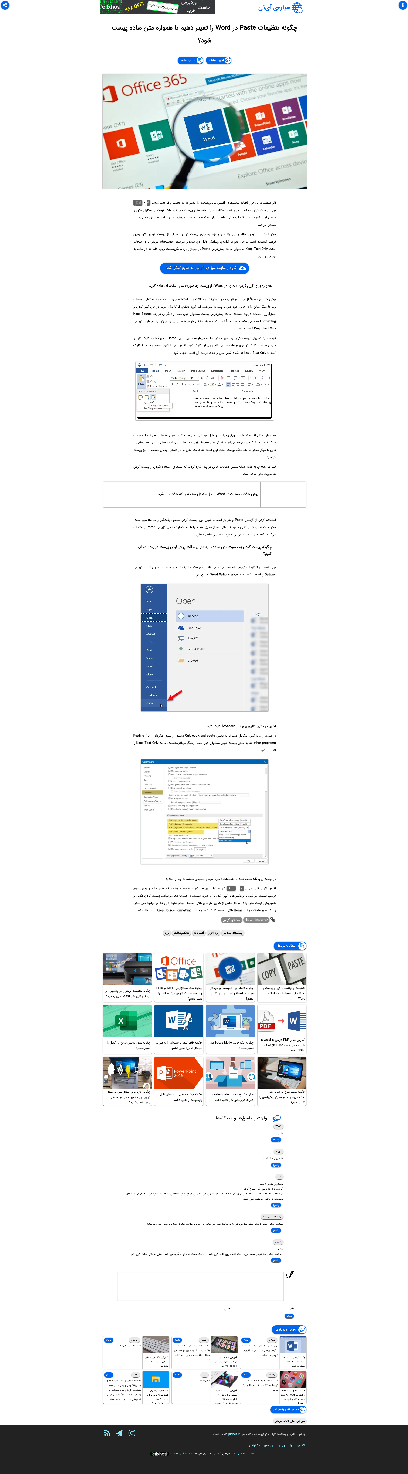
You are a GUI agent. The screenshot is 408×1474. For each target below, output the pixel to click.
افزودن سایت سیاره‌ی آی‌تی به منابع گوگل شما (201, 268)
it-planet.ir (232, 1434)
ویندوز (281, 1445)
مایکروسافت (181, 932)
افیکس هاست (178, 1453)
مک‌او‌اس (254, 1445)
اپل (290, 1445)
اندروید (300, 1445)
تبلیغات (253, 1453)
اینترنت (199, 932)
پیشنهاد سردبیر (232, 932)
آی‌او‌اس (268, 1445)
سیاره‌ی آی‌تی (274, 7)
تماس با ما (239, 1453)
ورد (167, 932)
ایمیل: (227, 1308)
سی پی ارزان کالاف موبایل (290, 1421)
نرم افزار (213, 932)
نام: (292, 1308)
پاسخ (276, 1139)
